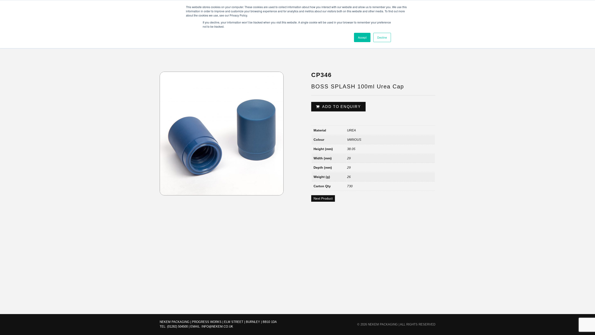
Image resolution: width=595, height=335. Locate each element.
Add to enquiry (341, 107)
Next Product (323, 198)
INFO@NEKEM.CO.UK (217, 326)
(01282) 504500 (177, 326)
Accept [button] (362, 37)
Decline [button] (382, 37)
